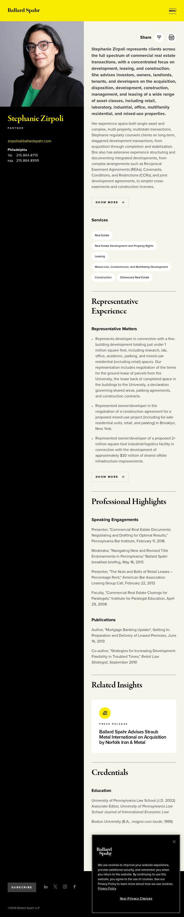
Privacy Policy (107, 888)
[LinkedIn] (46, 886)
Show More (107, 202)
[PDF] (171, 37)
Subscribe (22, 887)
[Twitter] (55, 886)
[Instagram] (65, 886)
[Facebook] (74, 886)
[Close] (174, 841)
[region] (136, 874)
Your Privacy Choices (136, 899)
